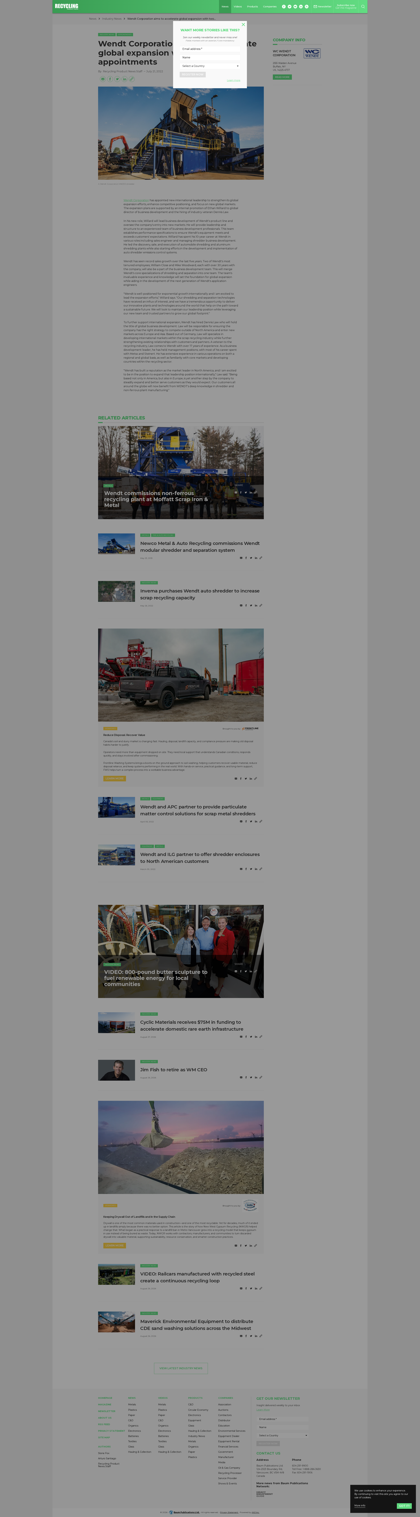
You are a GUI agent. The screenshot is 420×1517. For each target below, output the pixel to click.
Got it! (404, 1505)
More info (359, 1505)
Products (252, 6)
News (225, 6)
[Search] (363, 6)
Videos (238, 6)
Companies (270, 6)
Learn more (233, 80)
